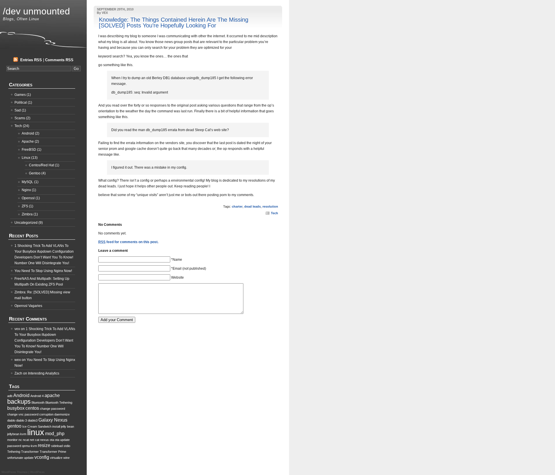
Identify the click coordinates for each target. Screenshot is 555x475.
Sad (17, 110)
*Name (176, 260)
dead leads (252, 206)
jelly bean (67, 426)
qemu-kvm (29, 446)
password (14, 446)
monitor (12, 440)
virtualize (56, 457)
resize (44, 445)
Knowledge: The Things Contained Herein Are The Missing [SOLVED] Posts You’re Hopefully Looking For (173, 22)
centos (32, 408)
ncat (26, 440)
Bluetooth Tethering (58, 402)
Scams (19, 118)
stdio (67, 446)
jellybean (13, 434)
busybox (16, 408)
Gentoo (34, 173)
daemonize (62, 414)
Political (20, 102)
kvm (23, 434)
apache (52, 395)
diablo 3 (21, 420)
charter (237, 206)
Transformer (30, 451)
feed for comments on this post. (128, 242)
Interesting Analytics (43, 373)
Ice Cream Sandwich (36, 426)
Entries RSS (31, 60)
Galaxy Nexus (52, 420)
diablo (11, 420)
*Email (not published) (188, 269)
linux (35, 432)
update (29, 457)
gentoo (14, 426)
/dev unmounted (36, 11)
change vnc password (22, 414)
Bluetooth (38, 402)
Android (28, 133)
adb (9, 396)
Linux (26, 158)
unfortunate (15, 457)
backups (19, 401)
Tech (274, 213)
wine (66, 457)
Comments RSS (59, 60)
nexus (44, 440)
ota (52, 440)
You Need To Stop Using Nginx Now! (43, 271)
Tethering (13, 451)
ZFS (25, 206)
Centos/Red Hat (41, 165)
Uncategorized (26, 223)
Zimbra (27, 214)
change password (52, 408)
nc (20, 440)
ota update (62, 440)
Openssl (28, 198)
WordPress (37, 472)
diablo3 (33, 420)
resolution (270, 206)
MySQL (27, 182)
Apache (28, 141)
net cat (34, 440)
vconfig (41, 457)
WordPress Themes (14, 472)
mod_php (54, 433)
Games (20, 95)
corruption (46, 414)
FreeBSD (29, 150)
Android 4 (37, 396)
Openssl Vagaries (28, 306)
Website (177, 277)
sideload (57, 446)
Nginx (26, 190)
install (56, 426)
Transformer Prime (53, 451)
